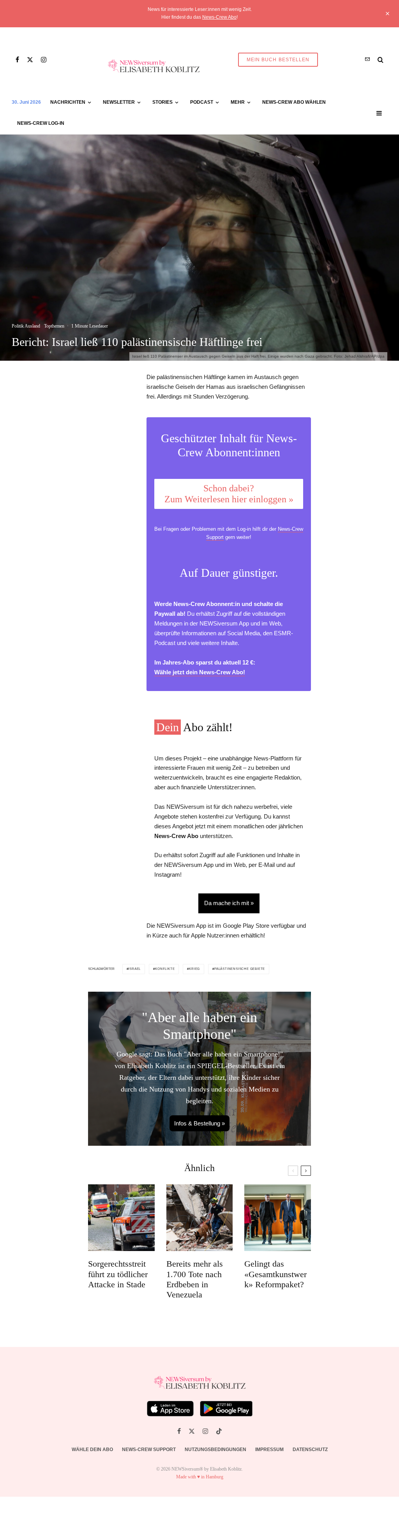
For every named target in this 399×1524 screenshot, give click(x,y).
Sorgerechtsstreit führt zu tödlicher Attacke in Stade (118, 1274)
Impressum (269, 1449)
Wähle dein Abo (92, 1449)
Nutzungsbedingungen (215, 1449)
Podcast (201, 102)
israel (134, 969)
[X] (30, 60)
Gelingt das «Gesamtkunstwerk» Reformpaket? (275, 1274)
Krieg (194, 969)
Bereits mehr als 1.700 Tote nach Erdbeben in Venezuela (194, 1279)
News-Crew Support (149, 1449)
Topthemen (54, 326)
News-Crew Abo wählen (294, 102)
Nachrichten (67, 102)
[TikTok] (219, 1431)
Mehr (238, 102)
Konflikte (165, 969)
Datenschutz (310, 1449)
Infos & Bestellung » (199, 1123)
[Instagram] (43, 60)
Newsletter (119, 102)
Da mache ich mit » (229, 903)
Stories (162, 102)
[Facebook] (17, 60)
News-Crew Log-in (40, 123)
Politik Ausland (26, 326)
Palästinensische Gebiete (239, 969)
